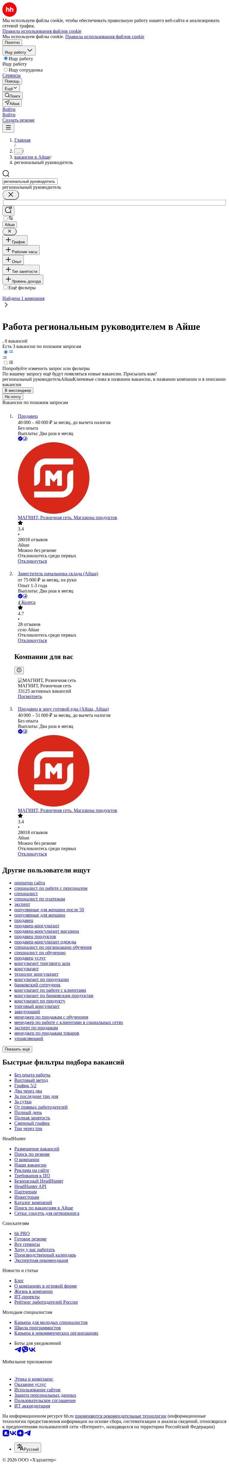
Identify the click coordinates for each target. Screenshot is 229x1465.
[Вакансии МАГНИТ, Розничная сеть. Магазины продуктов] (120, 478)
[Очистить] (10, 195)
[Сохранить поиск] (8, 211)
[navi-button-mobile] (8, 128)
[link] (12, 95)
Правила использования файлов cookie (104, 36)
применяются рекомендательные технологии (120, 1415)
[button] (9, 109)
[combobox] (30, 181)
